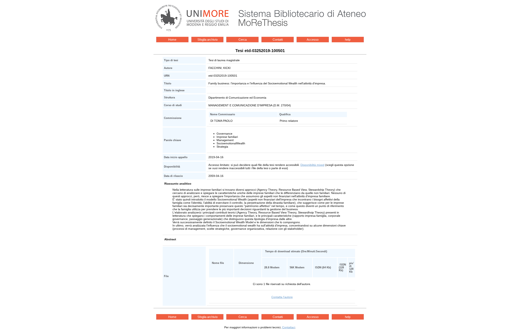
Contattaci (288, 327)
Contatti (278, 39)
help (347, 39)
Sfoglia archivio (207, 39)
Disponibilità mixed (312, 164)
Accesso (312, 39)
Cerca (242, 39)
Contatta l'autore (282, 297)
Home (172, 39)
